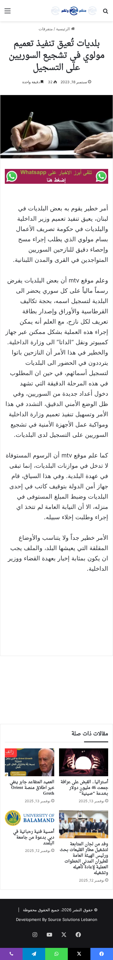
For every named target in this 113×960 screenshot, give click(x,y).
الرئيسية (63, 28)
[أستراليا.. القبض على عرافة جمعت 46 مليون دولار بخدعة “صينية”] (83, 762)
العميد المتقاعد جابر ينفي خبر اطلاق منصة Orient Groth (32, 788)
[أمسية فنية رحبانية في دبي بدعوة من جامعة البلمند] (29, 818)
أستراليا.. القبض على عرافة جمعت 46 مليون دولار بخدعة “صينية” (84, 788)
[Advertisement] (56, 610)
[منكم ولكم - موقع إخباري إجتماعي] (74, 10)
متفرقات (46, 28)
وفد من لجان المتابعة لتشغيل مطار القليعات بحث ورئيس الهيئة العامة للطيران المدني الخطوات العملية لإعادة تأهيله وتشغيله (84, 858)
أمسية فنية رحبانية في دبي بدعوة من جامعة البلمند (33, 837)
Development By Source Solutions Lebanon (56, 919)
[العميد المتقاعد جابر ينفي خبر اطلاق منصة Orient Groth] (29, 762)
